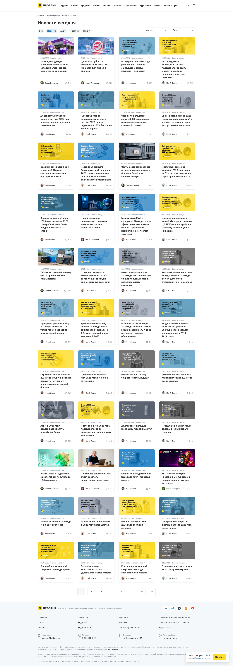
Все (41, 31)
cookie (205, 655)
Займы (96, 5)
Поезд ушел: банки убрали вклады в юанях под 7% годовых (176, 429)
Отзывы (41, 627)
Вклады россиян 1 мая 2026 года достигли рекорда (134, 524)
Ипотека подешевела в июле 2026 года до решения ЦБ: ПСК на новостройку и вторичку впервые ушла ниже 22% (177, 224)
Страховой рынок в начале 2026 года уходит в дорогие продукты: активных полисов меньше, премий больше (55, 381)
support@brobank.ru (51, 638)
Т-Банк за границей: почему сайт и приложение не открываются (55, 275)
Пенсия (86, 31)
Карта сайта (164, 627)
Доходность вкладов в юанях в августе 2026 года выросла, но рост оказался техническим (55, 120)
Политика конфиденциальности (174, 617)
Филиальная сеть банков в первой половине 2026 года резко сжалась (177, 377)
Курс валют (145, 5)
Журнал (64, 5)
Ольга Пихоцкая (51, 83)
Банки (157, 5)
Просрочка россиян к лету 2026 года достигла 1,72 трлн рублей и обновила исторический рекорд (55, 328)
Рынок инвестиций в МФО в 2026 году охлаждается (95, 523)
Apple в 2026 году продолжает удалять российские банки (52, 429)
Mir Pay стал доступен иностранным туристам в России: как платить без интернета (176, 478)
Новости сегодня (57, 58)
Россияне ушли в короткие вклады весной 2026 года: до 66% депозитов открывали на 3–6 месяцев (177, 277)
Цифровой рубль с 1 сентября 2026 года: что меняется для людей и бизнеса (94, 66)
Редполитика (84, 627)
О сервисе (42, 617)
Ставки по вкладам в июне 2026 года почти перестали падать (136, 476)
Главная (41, 15)
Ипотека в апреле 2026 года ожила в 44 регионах (55, 523)
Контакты (42, 622)
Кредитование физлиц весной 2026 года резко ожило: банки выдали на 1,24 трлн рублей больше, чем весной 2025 (95, 330)
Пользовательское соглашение (174, 622)
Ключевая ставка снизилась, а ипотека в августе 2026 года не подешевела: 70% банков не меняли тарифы (96, 122)
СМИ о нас (83, 617)
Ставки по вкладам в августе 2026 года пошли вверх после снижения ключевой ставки (135, 120)
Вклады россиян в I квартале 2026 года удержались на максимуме (96, 569)
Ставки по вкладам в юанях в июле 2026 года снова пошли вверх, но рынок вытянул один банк (95, 277)
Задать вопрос (170, 5)
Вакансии (123, 617)
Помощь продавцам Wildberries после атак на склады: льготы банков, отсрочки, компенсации (54, 66)
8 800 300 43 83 (89, 638)
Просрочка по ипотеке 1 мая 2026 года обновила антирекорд (94, 377)
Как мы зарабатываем (129, 627)
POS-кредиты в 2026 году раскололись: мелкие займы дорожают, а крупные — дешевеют (135, 66)
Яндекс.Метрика (202, 658)
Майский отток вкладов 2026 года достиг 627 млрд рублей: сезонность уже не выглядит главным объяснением (136, 330)
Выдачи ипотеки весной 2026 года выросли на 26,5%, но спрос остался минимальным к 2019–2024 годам (175, 330)
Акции (63, 31)
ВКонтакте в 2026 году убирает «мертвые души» (135, 376)
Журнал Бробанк (53, 15)
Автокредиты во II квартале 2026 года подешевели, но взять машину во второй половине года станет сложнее (174, 69)
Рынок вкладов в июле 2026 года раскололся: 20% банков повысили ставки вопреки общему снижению (136, 279)
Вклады (106, 5)
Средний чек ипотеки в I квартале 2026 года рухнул (55, 568)
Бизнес (117, 5)
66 (142, 591)
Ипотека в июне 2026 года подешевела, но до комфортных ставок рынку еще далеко (96, 430)
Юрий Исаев (131, 83)
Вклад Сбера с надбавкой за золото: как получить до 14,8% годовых (55, 476)
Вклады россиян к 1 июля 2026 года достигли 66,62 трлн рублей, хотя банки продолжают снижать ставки (54, 224)
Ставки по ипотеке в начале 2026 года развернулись (177, 568)
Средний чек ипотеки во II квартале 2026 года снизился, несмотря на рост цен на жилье (54, 172)
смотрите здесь (113, 649)
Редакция (82, 622)
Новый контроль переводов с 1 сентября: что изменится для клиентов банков (94, 223)
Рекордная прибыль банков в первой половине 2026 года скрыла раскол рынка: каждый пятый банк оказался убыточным (96, 173)
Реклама (123, 622)
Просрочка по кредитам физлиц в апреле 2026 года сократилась (176, 524)
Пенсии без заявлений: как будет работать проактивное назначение (96, 476)
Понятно (219, 657)
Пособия (75, 31)
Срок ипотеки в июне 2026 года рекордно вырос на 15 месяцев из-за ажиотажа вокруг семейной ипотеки (177, 120)
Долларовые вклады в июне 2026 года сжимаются (136, 427)
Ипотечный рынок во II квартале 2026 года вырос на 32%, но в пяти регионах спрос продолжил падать (176, 172)
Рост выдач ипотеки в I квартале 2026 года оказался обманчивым (134, 569)
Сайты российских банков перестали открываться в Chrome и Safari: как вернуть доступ (135, 172)
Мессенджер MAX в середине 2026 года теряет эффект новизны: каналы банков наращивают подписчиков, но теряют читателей (136, 226)
